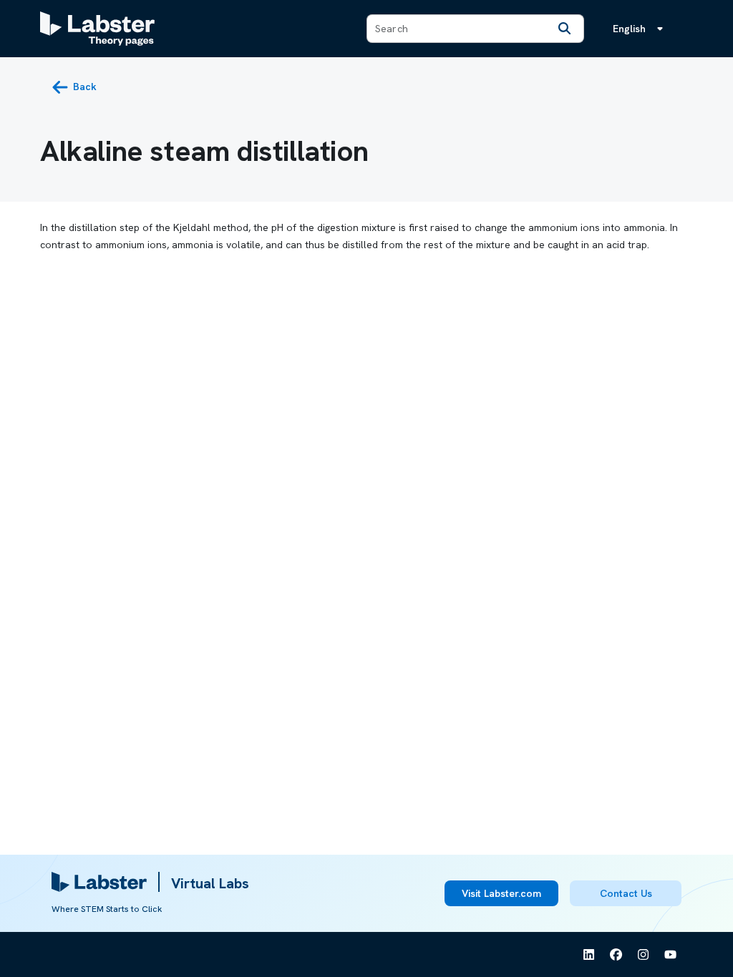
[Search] (565, 28)
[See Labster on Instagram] (643, 955)
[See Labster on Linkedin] (589, 955)
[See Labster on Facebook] (616, 955)
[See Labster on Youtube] (670, 955)
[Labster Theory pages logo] (97, 28)
